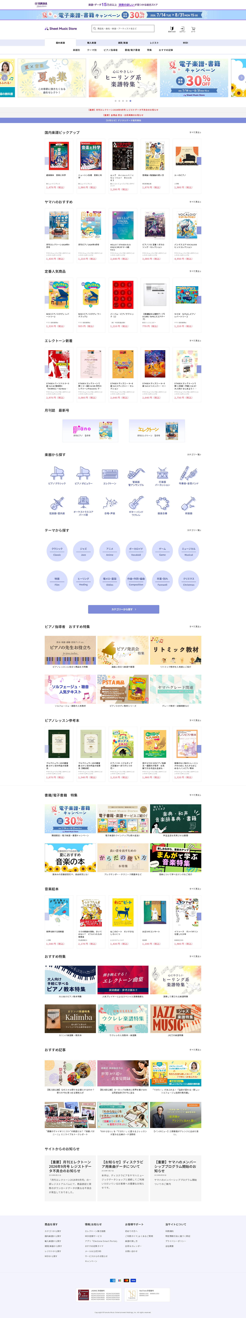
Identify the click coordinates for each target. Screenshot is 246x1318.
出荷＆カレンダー (133, 1246)
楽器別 (76, 50)
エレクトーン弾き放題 (95, 1231)
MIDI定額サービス (93, 1236)
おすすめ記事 (166, 50)
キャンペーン (91, 1261)
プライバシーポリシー (175, 1241)
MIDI (185, 42)
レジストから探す (53, 1251)
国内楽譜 (60, 42)
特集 (149, 50)
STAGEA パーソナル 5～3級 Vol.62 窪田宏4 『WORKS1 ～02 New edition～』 (57, 386)
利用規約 (169, 1231)
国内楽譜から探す (53, 1236)
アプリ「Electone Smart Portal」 (102, 1241)
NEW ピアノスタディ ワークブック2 (89, 315)
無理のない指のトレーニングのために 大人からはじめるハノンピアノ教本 (186, 766)
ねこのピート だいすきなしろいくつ (122, 932)
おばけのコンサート (151, 931)
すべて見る (194, 132)
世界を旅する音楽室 (55, 931)
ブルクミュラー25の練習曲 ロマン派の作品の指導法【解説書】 (89, 766)
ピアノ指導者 (111, 50)
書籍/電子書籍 (132, 50)
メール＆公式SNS (93, 1251)
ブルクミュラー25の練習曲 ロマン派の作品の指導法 (57, 766)
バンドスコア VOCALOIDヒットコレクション (185, 245)
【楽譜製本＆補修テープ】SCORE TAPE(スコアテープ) (154, 316)
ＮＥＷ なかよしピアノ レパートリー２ (186, 315)
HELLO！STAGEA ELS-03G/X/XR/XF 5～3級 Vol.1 (120, 247)
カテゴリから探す (53, 1231)
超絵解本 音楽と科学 (56, 175)
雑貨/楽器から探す (53, 1246)
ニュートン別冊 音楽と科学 (90, 176)
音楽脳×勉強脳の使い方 (153, 175)
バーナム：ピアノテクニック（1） (122, 315)
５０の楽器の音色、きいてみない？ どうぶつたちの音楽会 (90, 934)
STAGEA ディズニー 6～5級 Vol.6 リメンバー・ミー (154, 384)
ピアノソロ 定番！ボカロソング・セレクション (153, 245)
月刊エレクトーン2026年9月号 (57, 245)
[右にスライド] (199, 161)
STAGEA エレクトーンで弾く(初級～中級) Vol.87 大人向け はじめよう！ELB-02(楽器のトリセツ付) (185, 386)
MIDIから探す (51, 1256)
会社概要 (169, 1246)
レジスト (154, 42)
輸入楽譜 (91, 42)
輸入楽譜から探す (53, 1241)
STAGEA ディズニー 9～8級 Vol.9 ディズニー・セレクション (122, 386)
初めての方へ (131, 1231)
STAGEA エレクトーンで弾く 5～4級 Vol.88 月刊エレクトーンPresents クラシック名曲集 (90, 386)
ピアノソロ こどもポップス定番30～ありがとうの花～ (121, 766)
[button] (123, 28)
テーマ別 (92, 50)
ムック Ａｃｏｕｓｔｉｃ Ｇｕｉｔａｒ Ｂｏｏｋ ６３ (122, 178)
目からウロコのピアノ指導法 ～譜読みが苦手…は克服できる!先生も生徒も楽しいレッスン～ (154, 766)
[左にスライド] (47, 161)
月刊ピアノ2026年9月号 (88, 244)
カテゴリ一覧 (193, 454)
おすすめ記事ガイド (94, 1246)
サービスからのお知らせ (96, 1256)
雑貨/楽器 (123, 42)
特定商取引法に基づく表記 (177, 1236)
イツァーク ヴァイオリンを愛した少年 (186, 932)
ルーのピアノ (180, 175)
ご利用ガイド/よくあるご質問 (139, 1236)
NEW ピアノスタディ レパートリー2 (57, 315)
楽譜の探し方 (131, 1241)
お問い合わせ (131, 1251)
